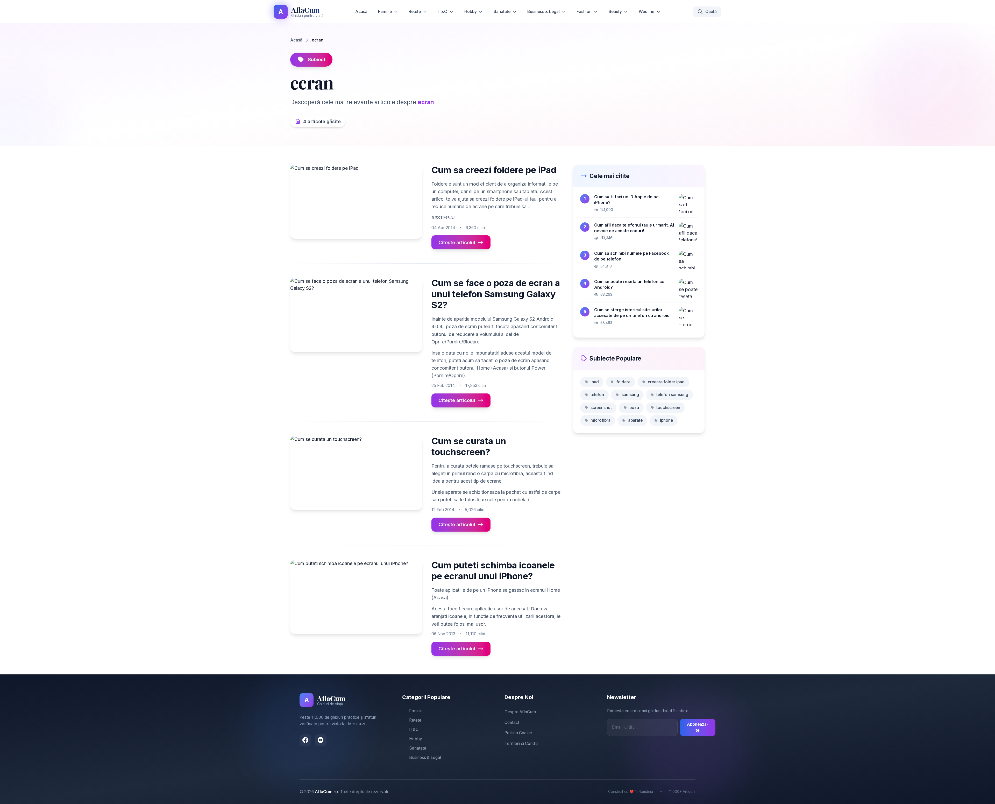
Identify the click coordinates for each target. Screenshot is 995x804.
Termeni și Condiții (521, 743)
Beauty (615, 11)
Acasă (361, 11)
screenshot (601, 407)
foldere (623, 381)
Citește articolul (456, 242)
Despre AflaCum (520, 711)
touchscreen (668, 407)
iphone (666, 420)
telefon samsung (672, 394)
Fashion (584, 11)
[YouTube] (320, 740)
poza (634, 407)
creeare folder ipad (666, 381)
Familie (385, 11)
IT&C (442, 11)
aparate (635, 420)
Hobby (470, 11)
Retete (415, 11)
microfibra (600, 420)
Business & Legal (543, 11)
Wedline (646, 11)
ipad (595, 381)
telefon (597, 394)
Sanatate (502, 11)
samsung (630, 394)
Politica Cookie (518, 732)
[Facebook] (305, 740)
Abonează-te (697, 727)
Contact (511, 722)
